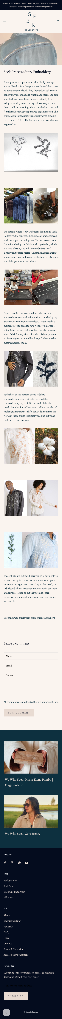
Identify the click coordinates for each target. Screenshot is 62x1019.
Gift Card (8, 897)
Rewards (8, 926)
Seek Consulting (12, 921)
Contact (8, 943)
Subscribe (15, 996)
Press (6, 938)
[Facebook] (5, 862)
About (7, 915)
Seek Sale (8, 886)
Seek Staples (10, 880)
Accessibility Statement (16, 955)
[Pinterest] (19, 862)
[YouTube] (26, 862)
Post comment (19, 712)
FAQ (6, 932)
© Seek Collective (31, 1012)
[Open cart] (58, 21)
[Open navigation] (4, 21)
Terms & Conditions (14, 949)
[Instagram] (12, 862)
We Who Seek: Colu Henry (22, 833)
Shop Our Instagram (14, 892)
